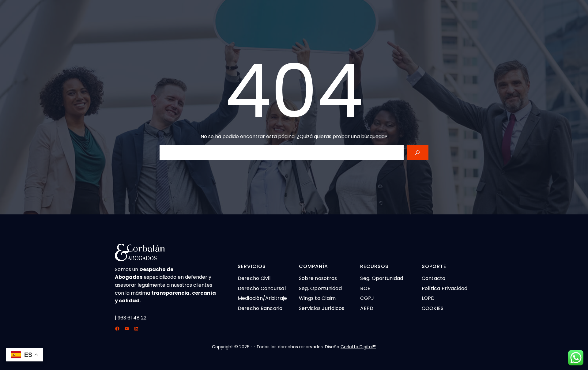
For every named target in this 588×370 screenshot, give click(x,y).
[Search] (417, 152)
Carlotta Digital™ (358, 347)
